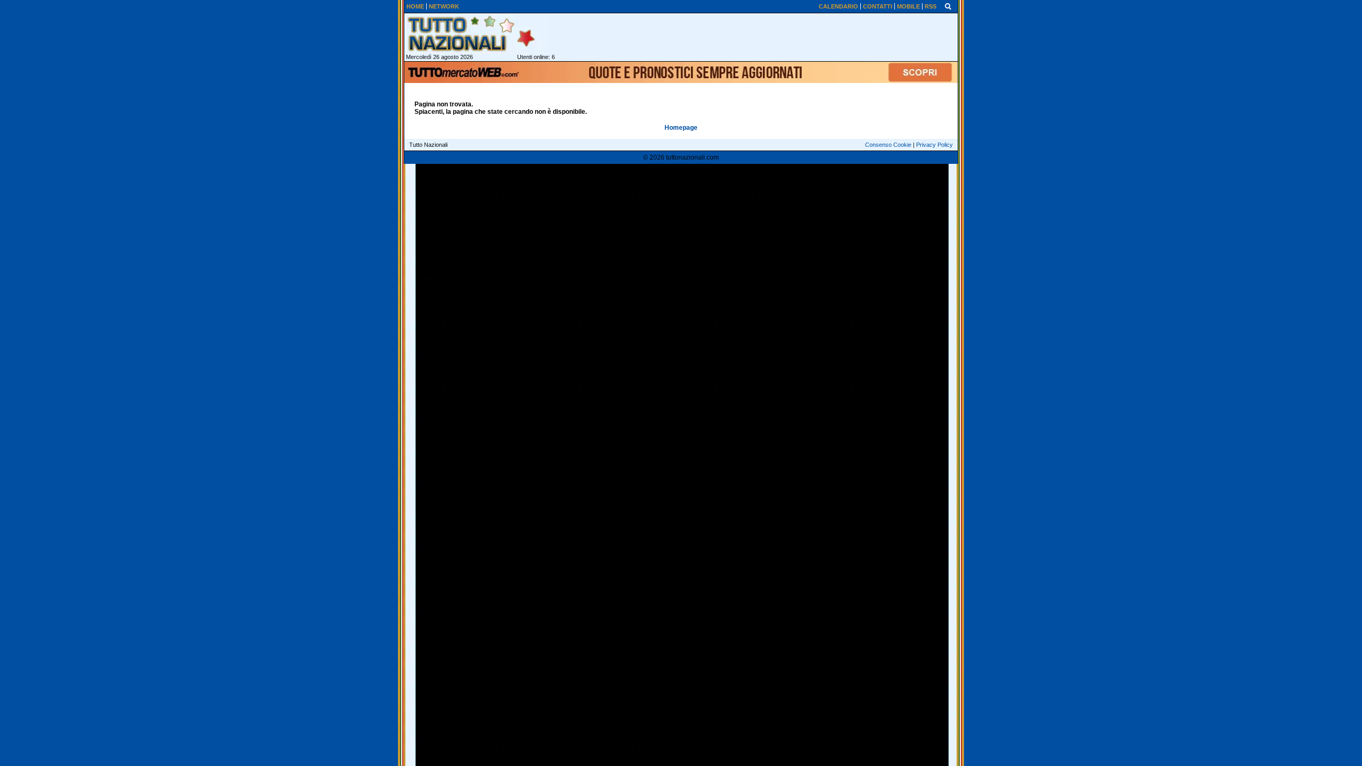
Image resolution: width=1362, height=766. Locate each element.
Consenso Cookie (888, 144)
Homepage (681, 127)
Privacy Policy (934, 144)
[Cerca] (948, 6)
